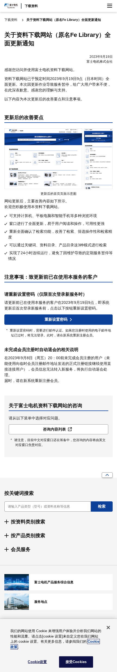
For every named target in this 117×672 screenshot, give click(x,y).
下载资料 (31, 6)
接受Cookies (76, 662)
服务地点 (58, 602)
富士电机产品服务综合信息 (58, 582)
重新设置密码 (56, 319)
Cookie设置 (37, 662)
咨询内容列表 (54, 429)
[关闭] (108, 627)
